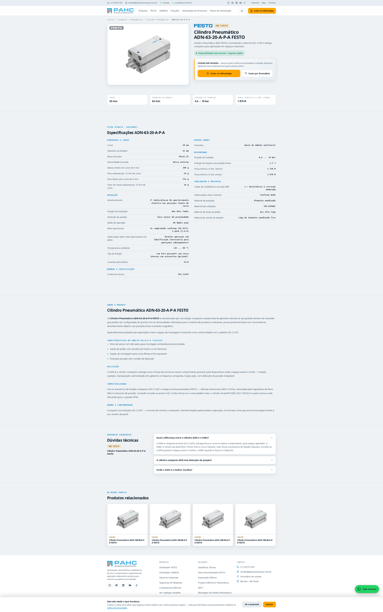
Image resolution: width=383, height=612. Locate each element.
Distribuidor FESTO (168, 567)
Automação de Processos (194, 10)
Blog (264, 2)
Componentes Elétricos (170, 587)
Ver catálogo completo (170, 592)
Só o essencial (252, 604)
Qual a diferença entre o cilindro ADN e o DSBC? (182, 437)
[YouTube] (240, 3)
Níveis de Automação (220, 10)
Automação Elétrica (207, 577)
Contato (272, 2)
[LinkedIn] (236, 3)
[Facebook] (232, 3)
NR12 (200, 587)
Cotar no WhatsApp (221, 73)
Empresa (255, 2)
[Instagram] (228, 3)
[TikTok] (244, 3)
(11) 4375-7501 (116, 2)
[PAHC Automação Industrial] (120, 10)
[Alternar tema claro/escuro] (242, 11)
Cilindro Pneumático (157, 20)
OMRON (163, 10)
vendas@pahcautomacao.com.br (142, 2)
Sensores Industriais (168, 577)
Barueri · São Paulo (249, 581)
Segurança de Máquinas (170, 582)
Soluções (175, 10)
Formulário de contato (251, 576)
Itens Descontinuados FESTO (211, 572)
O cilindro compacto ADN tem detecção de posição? (184, 460)
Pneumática (136, 20)
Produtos (143, 10)
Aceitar (269, 604)
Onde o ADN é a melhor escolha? (174, 469)
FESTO (153, 10)
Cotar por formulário (259, 73)
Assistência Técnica (183, 2)
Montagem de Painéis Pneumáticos (214, 592)
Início (110, 20)
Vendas (166, 2)
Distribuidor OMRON (169, 572)
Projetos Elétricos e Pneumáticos (213, 582)
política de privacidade (117, 607)
